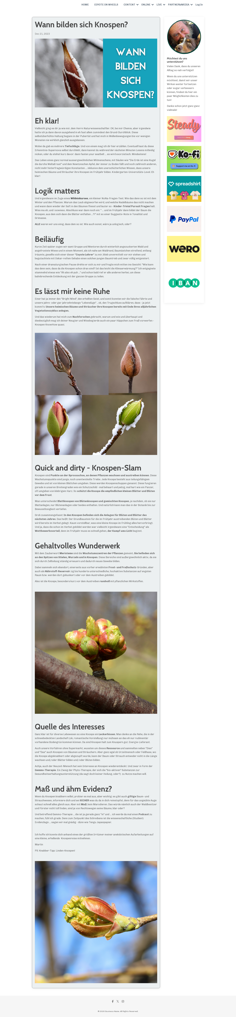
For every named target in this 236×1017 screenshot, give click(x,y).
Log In (199, 4)
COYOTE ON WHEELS (106, 4)
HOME (85, 4)
